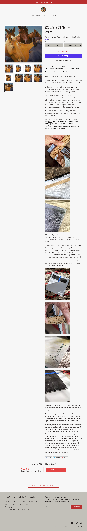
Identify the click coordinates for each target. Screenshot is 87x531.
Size (46, 42)
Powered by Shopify (76, 527)
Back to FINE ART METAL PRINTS (45, 485)
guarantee (61, 128)
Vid (14, 504)
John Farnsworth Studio (63, 527)
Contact (7, 504)
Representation (20, 507)
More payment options (63, 60)
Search (28, 504)
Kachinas (23, 501)
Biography (8, 507)
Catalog (14, 501)
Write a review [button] (56, 470)
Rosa (50, 121)
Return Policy (26, 509)
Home (7, 501)
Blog (37, 501)
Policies (20, 504)
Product (67, 42)
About (31, 501)
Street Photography (12, 509)
